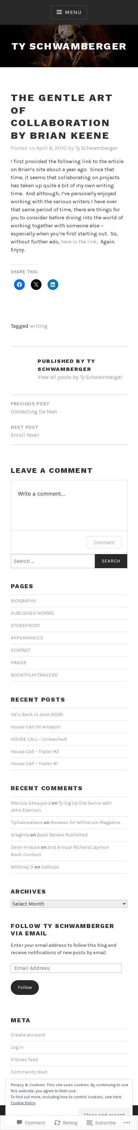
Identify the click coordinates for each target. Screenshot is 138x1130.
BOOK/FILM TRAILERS (34, 675)
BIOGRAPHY (23, 601)
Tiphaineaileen (27, 822)
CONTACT (20, 650)
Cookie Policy (23, 1103)
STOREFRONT (25, 625)
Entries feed (24, 1059)
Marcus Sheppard (31, 803)
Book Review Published (62, 835)
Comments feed (29, 1072)
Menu (73, 12)
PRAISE (19, 662)
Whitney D (22, 867)
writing (39, 326)
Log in (17, 1047)
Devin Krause (25, 847)
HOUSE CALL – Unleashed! (39, 739)
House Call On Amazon (36, 727)
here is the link (79, 241)
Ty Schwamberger (69, 46)
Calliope (50, 867)
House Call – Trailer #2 (35, 751)
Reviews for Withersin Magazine (86, 822)
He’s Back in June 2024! (37, 714)
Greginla (20, 835)
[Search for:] (69, 561)
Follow (25, 987)
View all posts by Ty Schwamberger (80, 377)
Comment (104, 542)
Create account (28, 1035)
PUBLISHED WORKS (32, 613)
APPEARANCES (27, 638)
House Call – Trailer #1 (34, 763)
